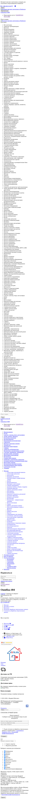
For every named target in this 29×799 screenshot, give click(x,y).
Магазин (6, 605)
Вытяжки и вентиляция (13, 484)
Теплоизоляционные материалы (16, 543)
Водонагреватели (12, 482)
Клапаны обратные (12, 495)
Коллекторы (10, 498)
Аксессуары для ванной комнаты (16, 472)
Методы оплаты (11, 568)
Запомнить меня (7, 579)
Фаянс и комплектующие (14, 549)
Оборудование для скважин (14, 514)
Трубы (9, 565)
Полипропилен (11, 524)
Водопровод (10, 559)
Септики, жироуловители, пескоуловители (14, 535)
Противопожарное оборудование (16, 529)
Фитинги (9, 552)
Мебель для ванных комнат (14, 505)
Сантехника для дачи (13, 533)
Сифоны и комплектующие (14, 537)
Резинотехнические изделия (15, 531)
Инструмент (10, 491)
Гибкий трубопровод (13, 485)
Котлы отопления (12, 502)
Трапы (9, 546)
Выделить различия (11, 745)
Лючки (9, 504)
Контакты (6, 608)
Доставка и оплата (9, 606)
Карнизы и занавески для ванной (16, 494)
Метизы (9, 510)
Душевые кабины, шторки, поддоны (17, 487)
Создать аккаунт (5, 584)
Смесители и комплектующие (15, 539)
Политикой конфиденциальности (10, 732)
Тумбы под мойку (12, 547)
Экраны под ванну (12, 553)
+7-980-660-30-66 (6, 6)
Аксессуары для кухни (13, 474)
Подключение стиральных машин (16, 523)
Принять (3, 797)
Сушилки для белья (12, 540)
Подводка (9, 521)
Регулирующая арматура (14, 530)
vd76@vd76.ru (9, 637)
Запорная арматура (12, 488)
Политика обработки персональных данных (16, 609)
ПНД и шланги (11, 520)
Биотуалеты (10, 475)
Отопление (10, 560)
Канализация (10, 492)
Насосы (9, 513)
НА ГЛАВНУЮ (5, 602)
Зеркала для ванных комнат (14, 489)
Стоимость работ (11, 566)
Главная (3, 593)
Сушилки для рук (12, 542)
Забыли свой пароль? (6, 581)
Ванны (9, 481)
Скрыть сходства (10, 744)
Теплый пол (10, 544)
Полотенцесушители (13, 526)
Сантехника (10, 562)
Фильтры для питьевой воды (15, 550)
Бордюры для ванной (13, 476)
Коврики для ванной (12, 497)
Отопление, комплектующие (15, 515)
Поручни (9, 527)
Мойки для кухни (12, 511)
